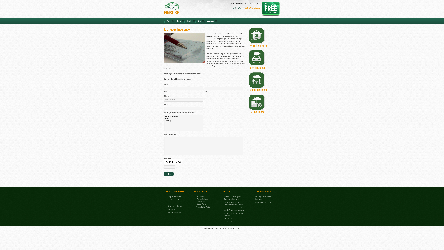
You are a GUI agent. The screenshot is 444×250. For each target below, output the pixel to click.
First (165, 91)
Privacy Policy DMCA (203, 207)
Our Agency (200, 197)
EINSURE (171, 8)
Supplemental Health (175, 197)
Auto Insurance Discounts (176, 200)
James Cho (201, 201)
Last (206, 91)
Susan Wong (201, 204)
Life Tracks (171, 209)
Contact (256, 3)
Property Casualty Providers (264, 202)
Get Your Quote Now (174, 212)
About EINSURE (241, 3)
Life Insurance (172, 203)
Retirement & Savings (175, 206)
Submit (168, 174)
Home (232, 3)
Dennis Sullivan (202, 199)
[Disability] (184, 121)
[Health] (184, 118)
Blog (250, 3)
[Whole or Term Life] (184, 116)
